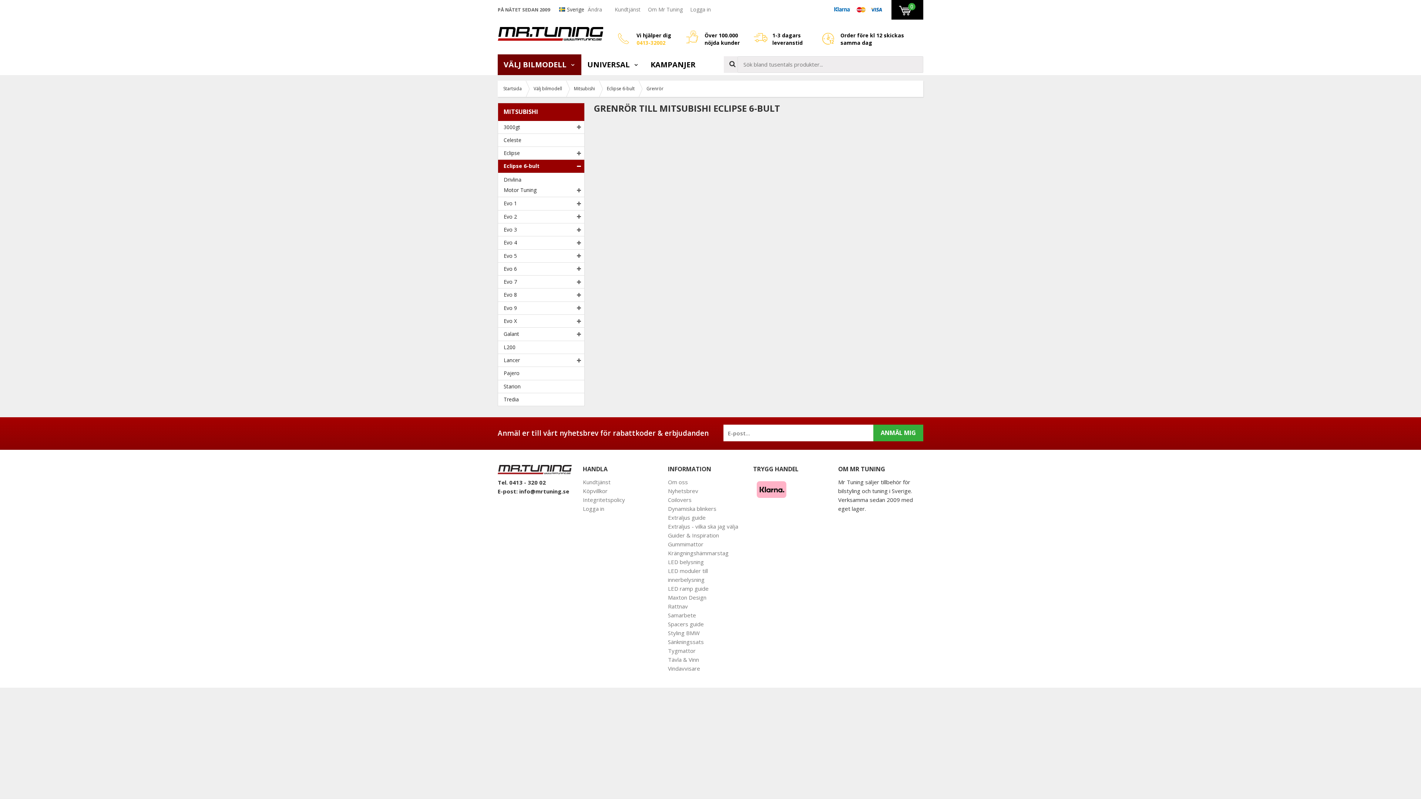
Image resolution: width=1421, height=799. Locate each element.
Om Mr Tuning (665, 9)
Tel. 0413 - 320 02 (522, 482)
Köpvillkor (595, 491)
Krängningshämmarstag (698, 553)
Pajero (512, 373)
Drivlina (512, 179)
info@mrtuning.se (544, 491)
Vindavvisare (684, 668)
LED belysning (686, 562)
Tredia (511, 399)
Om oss (678, 482)
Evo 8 (510, 294)
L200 (509, 347)
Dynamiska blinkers (692, 508)
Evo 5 (510, 255)
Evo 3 (510, 229)
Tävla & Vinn (683, 659)
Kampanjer (673, 65)
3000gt (512, 127)
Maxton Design (687, 597)
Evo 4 (510, 242)
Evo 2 (510, 216)
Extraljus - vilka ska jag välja (703, 526)
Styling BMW (684, 633)
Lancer (512, 360)
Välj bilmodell (536, 65)
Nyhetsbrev (683, 491)
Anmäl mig (898, 433)
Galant (511, 333)
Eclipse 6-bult (522, 165)
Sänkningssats (686, 641)
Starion (512, 386)
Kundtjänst (628, 9)
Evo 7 (510, 281)
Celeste (512, 140)
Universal (609, 65)
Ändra (595, 9)
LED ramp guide (688, 588)
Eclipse (512, 152)
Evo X (510, 320)
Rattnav (678, 606)
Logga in (700, 9)
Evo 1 (510, 203)
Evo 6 (510, 268)
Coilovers (680, 499)
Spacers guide (686, 624)
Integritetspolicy (604, 499)
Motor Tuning (520, 189)
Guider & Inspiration (693, 535)
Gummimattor (685, 544)
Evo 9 (510, 307)
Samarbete (682, 615)
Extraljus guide (687, 517)
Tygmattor (682, 650)
